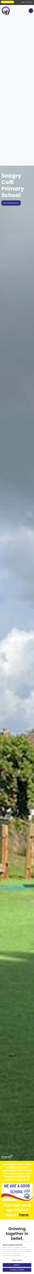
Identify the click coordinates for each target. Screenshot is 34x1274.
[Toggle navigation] (30, 11)
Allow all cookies (17, 1269)
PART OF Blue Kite (27, 2)
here (23, 1215)
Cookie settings (17, 1260)
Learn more (16, 1255)
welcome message (11, 203)
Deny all (17, 1265)
